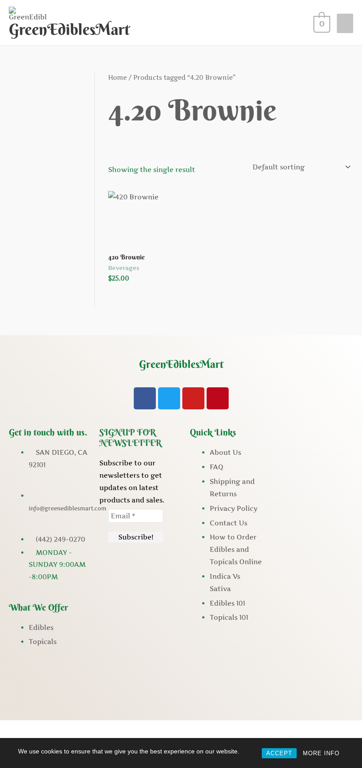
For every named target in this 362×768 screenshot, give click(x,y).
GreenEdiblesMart (69, 29)
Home (117, 77)
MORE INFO (321, 753)
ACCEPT (279, 753)
